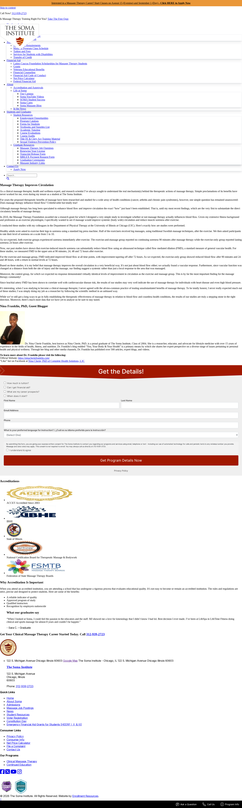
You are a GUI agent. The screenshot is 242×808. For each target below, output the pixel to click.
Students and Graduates (19, 111)
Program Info (232, 804)
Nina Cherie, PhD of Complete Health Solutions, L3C (56, 361)
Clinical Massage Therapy (22, 761)
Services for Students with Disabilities (33, 54)
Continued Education (19, 764)
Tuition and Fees (22, 51)
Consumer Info (15, 739)
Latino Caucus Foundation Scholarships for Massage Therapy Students (50, 63)
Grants (16, 66)
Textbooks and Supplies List (35, 127)
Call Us (211, 804)
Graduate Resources (23, 145)
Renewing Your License (32, 151)
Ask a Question (188, 804)
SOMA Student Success (32, 99)
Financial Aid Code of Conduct (29, 75)
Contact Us (12, 166)
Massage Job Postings (20, 708)
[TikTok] (24, 772)
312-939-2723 (19, 13)
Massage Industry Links (32, 163)
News (10, 711)
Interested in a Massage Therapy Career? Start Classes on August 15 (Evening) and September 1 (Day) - (121, 3)
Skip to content (8, 7)
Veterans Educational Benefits (28, 69)
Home (10, 698)
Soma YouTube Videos (32, 96)
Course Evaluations (30, 133)
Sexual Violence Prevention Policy (38, 141)
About (10, 84)
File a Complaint (16, 746)
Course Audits (27, 135)
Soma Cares (26, 102)
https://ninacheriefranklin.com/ (34, 358)
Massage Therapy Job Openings (37, 148)
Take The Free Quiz (58, 18)
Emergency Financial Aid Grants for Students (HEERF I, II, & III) (44, 724)
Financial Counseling (24, 72)
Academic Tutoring (30, 130)
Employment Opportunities (34, 118)
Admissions (13, 704)
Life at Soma (20, 90)
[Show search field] (8, 178)
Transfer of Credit (22, 57)
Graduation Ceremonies (32, 160)
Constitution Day (17, 721)
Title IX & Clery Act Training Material (40, 138)
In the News (19, 108)
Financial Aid (14, 60)
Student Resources (23, 115)
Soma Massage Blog (30, 105)
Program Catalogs (29, 121)
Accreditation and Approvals (28, 87)
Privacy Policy (15, 736)
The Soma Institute (19, 667)
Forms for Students (30, 124)
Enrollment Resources (85, 796)
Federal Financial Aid (24, 81)
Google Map (70, 660)
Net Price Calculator (23, 78)
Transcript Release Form (32, 154)
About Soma (14, 701)
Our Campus (26, 93)
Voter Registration (17, 718)
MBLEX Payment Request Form (37, 157)
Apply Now (19, 169)
